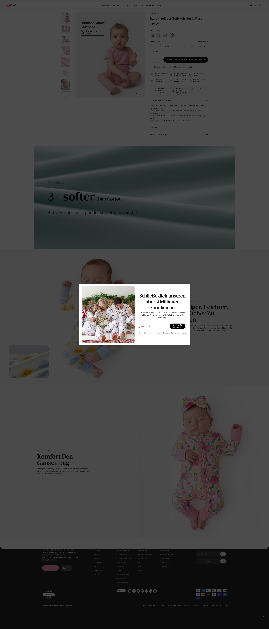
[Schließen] (187, 287)
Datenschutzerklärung (178, 333)
